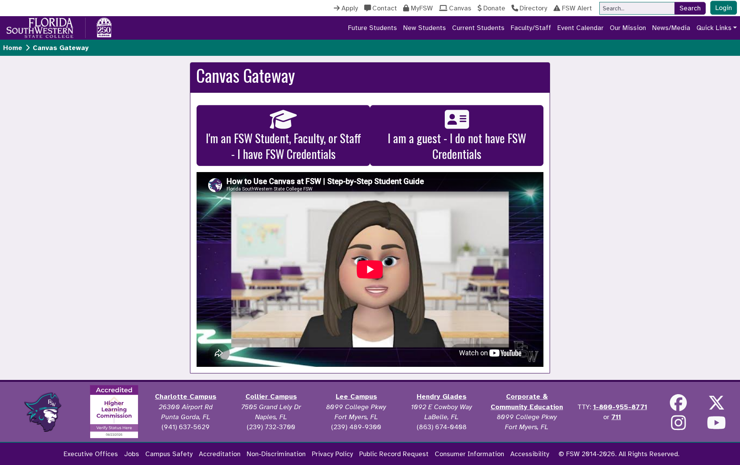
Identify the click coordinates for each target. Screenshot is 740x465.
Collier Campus (271, 396)
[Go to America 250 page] (104, 26)
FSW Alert (577, 8)
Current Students (478, 27)
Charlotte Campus (185, 396)
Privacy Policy (332, 454)
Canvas (460, 8)
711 (616, 417)
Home (12, 47)
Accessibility (529, 454)
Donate (494, 8)
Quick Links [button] (714, 27)
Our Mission (628, 27)
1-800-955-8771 (620, 407)
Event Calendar (580, 27)
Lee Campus (356, 396)
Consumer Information (469, 454)
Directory (533, 8)
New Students (424, 27)
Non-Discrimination (276, 454)
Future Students (372, 27)
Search (690, 8)
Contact (384, 8)
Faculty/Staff (531, 27)
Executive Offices (91, 454)
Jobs (131, 454)
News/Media (671, 27)
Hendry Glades (441, 396)
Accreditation (219, 454)
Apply (349, 8)
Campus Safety (169, 454)
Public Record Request (394, 454)
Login (723, 7)
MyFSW (422, 8)
